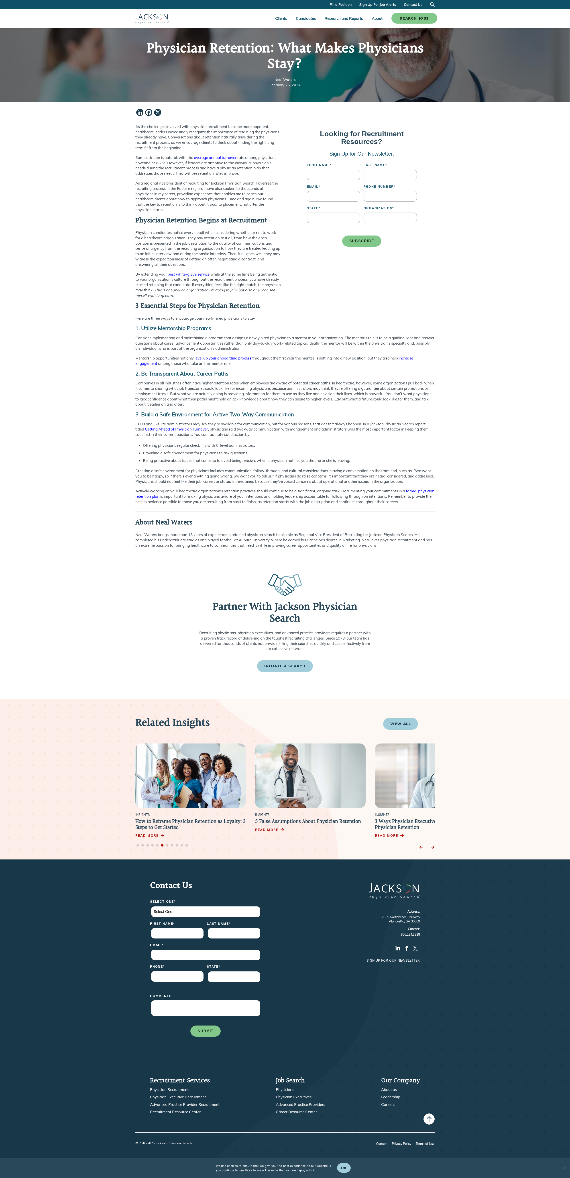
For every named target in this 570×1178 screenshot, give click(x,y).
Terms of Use (425, 1144)
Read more (147, 836)
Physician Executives (293, 1097)
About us (389, 1089)
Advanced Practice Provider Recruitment (185, 1104)
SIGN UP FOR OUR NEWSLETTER (393, 961)
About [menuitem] (377, 18)
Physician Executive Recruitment (178, 1097)
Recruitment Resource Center (175, 1112)
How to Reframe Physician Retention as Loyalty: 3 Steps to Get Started (190, 824)
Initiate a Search (284, 666)
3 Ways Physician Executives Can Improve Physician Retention (421, 824)
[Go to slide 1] (137, 845)
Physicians (285, 1089)
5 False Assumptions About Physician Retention (308, 821)
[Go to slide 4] (152, 845)
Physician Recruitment (169, 1089)
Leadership (390, 1097)
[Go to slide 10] (182, 845)
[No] (564, 1168)
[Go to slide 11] (186, 845)
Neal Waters (285, 79)
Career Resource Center (296, 1112)
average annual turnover (215, 157)
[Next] (432, 847)
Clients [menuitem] (281, 18)
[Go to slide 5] (157, 845)
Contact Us (413, 4)
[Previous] (421, 847)
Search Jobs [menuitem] (414, 18)
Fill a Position (341, 4)
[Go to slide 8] (172, 845)
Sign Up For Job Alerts (377, 4)
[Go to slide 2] (142, 845)
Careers (388, 1104)
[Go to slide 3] (147, 845)
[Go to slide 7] (167, 845)
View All (400, 723)
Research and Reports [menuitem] (344, 18)
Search (432, 4)
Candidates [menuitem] (306, 18)
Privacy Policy (401, 1144)
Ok (344, 1168)
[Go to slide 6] (162, 845)
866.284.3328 (410, 934)
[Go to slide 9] (177, 845)
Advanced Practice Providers (300, 1104)
